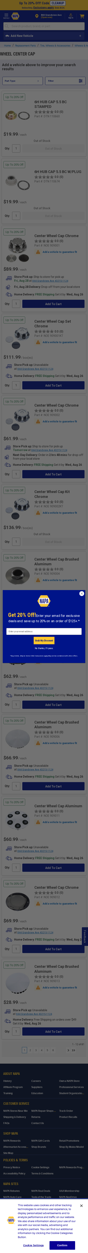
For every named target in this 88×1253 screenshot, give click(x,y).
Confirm (62, 1245)
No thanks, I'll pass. (44, 648)
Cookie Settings (33, 1245)
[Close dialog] (81, 593)
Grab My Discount (44, 640)
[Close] (81, 1205)
